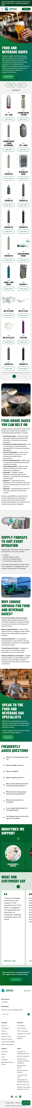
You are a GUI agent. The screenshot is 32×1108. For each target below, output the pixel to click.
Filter (11, 85)
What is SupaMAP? (12, 771)
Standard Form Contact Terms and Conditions (23, 1061)
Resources (4, 1034)
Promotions (5, 1028)
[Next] (18, 838)
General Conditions (23, 1056)
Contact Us (16, 979)
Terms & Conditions (20, 1102)
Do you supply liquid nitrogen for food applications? (16, 809)
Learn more (10, 119)
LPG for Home (21, 1028)
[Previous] (14, 838)
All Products (21, 1025)
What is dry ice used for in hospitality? (14, 801)
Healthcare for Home (23, 1034)
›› (25, 376)
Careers (3, 1031)
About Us (4, 1025)
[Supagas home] (11, 9)
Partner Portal (6, 1036)
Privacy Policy (10, 1102)
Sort (20, 85)
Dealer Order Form (23, 1084)
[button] (26, 1102)
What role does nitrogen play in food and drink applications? (16, 793)
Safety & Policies (6, 1039)
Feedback (4, 1059)
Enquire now (8, 76)
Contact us (8, 737)
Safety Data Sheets (7, 1044)
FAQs (3, 1057)
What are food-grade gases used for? (17, 758)
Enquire (26, 9)
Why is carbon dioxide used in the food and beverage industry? (17, 785)
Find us (3, 1054)
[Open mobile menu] (2, 9)
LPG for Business (22, 1031)
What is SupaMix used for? (15, 765)
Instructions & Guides (8, 1042)
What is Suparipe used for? (15, 777)
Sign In (6, 1002)
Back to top (27, 990)
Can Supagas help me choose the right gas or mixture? (17, 817)
